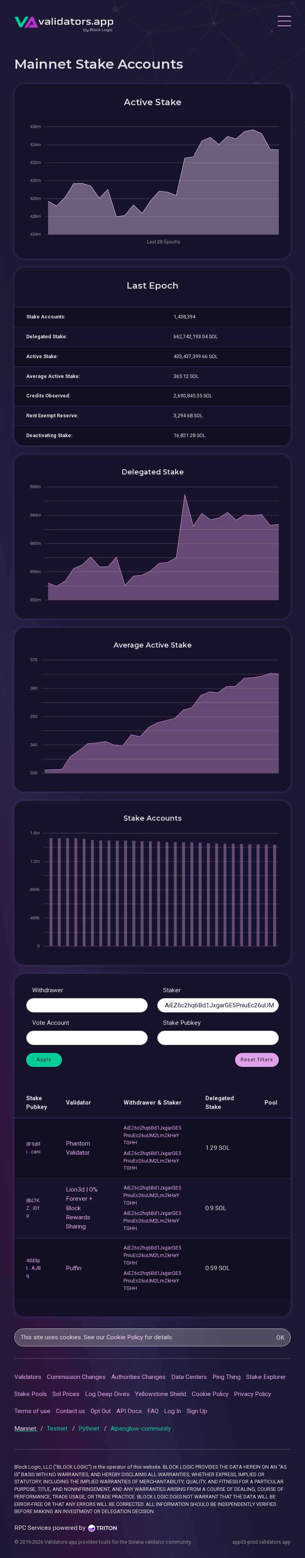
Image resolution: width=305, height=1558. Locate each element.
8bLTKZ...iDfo (33, 1208)
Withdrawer (47, 990)
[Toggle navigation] (284, 22)
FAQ (152, 1411)
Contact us (70, 1411)
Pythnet (90, 1428)
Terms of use (32, 1411)
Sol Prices (65, 1394)
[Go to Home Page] (64, 22)
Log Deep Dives (107, 1394)
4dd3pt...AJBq (33, 1267)
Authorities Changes (138, 1377)
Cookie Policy (124, 1337)
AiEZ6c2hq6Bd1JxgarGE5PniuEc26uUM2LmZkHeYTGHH (152, 1135)
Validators (27, 1377)
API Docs (129, 1411)
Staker (172, 990)
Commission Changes (76, 1377)
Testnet (58, 1428)
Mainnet (26, 1428)
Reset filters (257, 1059)
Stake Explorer (266, 1377)
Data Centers (189, 1377)
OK (280, 1337)
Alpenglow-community (140, 1428)
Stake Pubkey (182, 1022)
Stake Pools (30, 1394)
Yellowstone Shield (160, 1394)
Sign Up (197, 1411)
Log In (172, 1411)
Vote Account (50, 1022)
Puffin (73, 1268)
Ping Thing (226, 1377)
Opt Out (101, 1411)
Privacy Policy (252, 1394)
